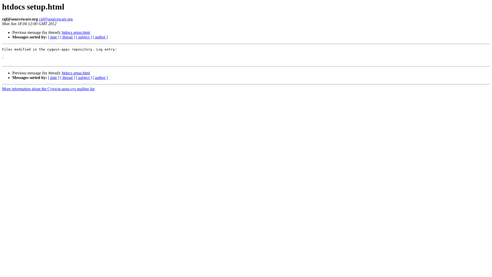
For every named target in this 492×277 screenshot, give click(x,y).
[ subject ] (84, 37)
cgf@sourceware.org (56, 19)
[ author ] (100, 37)
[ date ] (53, 37)
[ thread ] (67, 37)
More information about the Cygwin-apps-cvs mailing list (48, 89)
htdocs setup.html (76, 32)
